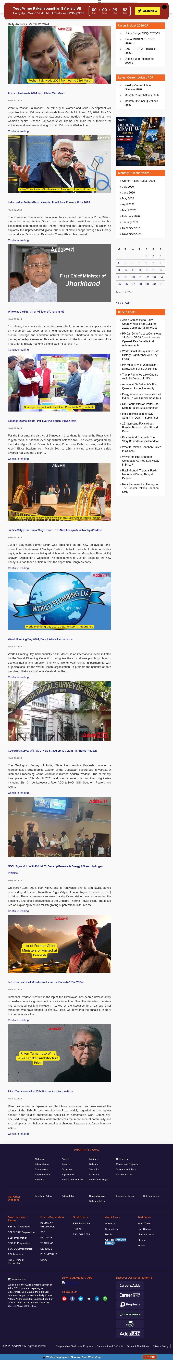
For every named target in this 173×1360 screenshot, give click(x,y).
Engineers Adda (125, 1196)
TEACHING (46, 1243)
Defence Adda (97, 1201)
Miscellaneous (124, 1174)
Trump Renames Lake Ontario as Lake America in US (140, 376)
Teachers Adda (43, 1196)
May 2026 (128, 198)
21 (140, 277)
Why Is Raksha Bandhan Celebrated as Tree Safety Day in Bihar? (140, 460)
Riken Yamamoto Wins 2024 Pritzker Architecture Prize (40, 1091)
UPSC (43, 1260)
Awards (66, 1164)
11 (119, 270)
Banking (39, 1179)
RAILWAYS (46, 1237)
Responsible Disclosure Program (74, 1346)
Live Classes (145, 1229)
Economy (94, 1174)
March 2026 (129, 210)
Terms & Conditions (138, 1346)
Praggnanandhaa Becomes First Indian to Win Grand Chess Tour (141, 396)
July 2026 (128, 186)
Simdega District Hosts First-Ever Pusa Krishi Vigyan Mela (42, 420)
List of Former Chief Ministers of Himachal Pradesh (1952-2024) (45, 982)
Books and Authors (72, 1179)
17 (160, 270)
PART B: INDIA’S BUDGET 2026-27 (141, 51)
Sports (65, 1159)
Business (94, 1159)
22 (147, 277)
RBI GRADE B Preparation (16, 1261)
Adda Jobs (68, 1196)
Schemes (67, 1169)
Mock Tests (144, 1223)
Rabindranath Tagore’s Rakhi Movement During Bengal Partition (139, 474)
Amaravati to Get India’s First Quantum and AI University (139, 386)
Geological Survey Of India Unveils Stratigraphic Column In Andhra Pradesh (52, 750)
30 (154, 284)
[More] (99, 2)
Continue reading (18, 131)
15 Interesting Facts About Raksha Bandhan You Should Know (140, 427)
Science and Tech (126, 1169)
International (42, 1164)
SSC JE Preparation (19, 1243)
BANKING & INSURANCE (47, 1225)
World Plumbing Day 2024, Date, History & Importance (40, 639)
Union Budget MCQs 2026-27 (142, 33)
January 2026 (130, 222)
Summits (94, 1169)
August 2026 (138, 180)
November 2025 (131, 234)
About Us (110, 1223)
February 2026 (131, 216)
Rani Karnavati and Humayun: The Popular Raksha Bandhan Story (140, 488)
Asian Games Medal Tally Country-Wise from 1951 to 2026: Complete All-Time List (139, 323)
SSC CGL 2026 (81, 1234)
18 (119, 277)
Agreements (69, 1174)
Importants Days (98, 1179)
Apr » (128, 302)
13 (133, 270)
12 (126, 270)
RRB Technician (82, 1223)
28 (140, 284)
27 (133, 284)
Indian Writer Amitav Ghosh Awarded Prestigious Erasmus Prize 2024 (49, 202)
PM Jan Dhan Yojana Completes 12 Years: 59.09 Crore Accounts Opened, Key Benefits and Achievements (141, 339)
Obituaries (122, 1159)
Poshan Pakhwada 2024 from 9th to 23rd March (36, 93)
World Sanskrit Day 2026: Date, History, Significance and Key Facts (141, 355)
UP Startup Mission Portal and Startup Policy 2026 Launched (140, 406)
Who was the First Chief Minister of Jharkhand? (36, 311)
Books (141, 1245)
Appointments (43, 1174)
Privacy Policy (160, 1346)
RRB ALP (78, 1229)
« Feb (119, 302)
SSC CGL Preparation (20, 1248)
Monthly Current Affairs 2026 (142, 95)
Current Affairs (97, 1196)
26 (126, 284)
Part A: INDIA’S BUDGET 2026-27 (140, 41)
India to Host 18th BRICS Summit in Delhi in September (140, 415)
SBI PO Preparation (19, 1226)
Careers (115, 1241)
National (39, 1159)
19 (126, 277)
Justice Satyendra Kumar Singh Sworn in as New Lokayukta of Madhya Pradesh (55, 530)
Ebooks (142, 1240)
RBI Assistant (15, 1254)
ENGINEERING (49, 1254)
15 (146, 270)
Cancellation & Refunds (110, 1346)
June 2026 (128, 192)
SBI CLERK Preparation (21, 1232)
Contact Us (111, 1229)
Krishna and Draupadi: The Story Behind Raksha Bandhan (140, 439)
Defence (93, 1164)
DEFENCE (46, 1248)
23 (154, 277)
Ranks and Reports (127, 1164)
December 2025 (131, 228)
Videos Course (146, 1234)
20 (133, 277)
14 (140, 270)
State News (41, 1169)
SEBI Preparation (18, 1237)
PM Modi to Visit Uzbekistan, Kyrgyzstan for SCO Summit (139, 366)
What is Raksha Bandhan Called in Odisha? (141, 449)
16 (153, 270)
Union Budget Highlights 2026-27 (139, 60)
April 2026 (128, 204)
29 (147, 284)
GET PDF (149, 1357)
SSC (42, 1232)
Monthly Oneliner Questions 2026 (141, 103)
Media (108, 1234)
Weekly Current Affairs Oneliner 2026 (138, 87)
